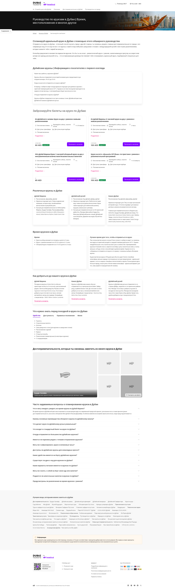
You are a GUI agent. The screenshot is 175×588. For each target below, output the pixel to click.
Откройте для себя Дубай (43, 9)
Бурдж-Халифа (54, 501)
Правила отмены (96, 577)
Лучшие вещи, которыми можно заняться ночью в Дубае (50, 522)
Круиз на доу (129, 501)
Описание (57, 9)
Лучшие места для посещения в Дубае (120, 519)
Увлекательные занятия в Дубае (80, 522)
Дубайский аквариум (99, 501)
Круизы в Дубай (43, 33)
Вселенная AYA (53, 513)
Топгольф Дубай (51, 525)
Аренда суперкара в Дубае (104, 504)
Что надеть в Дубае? (60, 519)
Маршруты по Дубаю (104, 516)
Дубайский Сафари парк (115, 501)
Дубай (34, 33)
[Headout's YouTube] (134, 585)
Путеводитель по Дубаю (87, 516)
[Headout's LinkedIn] (128, 585)
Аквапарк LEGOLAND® (119, 510)
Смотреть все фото (134, 395)
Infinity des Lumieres (128, 525)
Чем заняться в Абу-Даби (69, 528)
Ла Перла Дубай (126, 513)
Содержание (5, 31)
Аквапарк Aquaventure (40, 513)
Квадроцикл (121, 507)
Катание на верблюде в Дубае (106, 507)
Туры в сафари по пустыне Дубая (43, 507)
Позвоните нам (68, 566)
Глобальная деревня (85, 513)
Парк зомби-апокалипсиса (67, 525)
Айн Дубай (46, 504)
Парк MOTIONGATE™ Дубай (86, 510)
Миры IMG (36, 510)
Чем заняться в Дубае (99, 519)
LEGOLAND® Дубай (104, 510)
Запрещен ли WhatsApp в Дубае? (79, 519)
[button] (65, 374)
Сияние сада (60, 510)
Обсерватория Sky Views (86, 504)
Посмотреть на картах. (41, 301)
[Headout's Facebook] (137, 585)
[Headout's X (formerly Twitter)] (141, 585)
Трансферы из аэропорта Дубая (57, 516)
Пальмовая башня (95, 525)
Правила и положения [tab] (66, 315)
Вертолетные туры (70, 504)
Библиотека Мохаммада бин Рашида (125, 522)
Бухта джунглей (83, 525)
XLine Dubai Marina (39, 528)
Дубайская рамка (67, 501)
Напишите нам (68, 569)
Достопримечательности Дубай (72, 9)
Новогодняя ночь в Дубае (121, 516)
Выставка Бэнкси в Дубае (112, 525)
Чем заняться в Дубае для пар (42, 519)
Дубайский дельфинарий (82, 501)
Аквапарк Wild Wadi (48, 510)
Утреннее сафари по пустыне (85, 507)
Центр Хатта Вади (38, 525)
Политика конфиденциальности (101, 571)
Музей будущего (57, 504)
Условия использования (98, 574)
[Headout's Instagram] (131, 585)
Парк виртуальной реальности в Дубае (106, 513)
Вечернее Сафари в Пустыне (65, 507)
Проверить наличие (75, 144)
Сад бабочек (37, 504)
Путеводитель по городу (92, 9)
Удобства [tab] (36, 315)
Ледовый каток (71, 510)
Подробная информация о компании (99, 567)
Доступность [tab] (48, 315)
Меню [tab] (80, 315)
